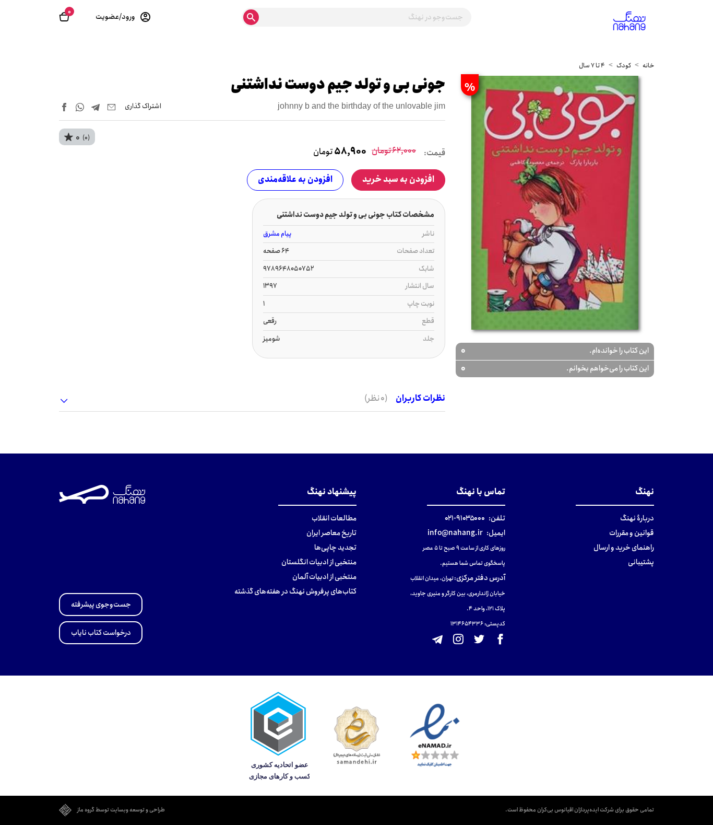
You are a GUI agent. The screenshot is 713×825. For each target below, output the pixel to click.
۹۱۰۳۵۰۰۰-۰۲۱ (465, 518)
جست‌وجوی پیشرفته (101, 604)
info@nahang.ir (455, 533)
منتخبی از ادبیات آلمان (324, 577)
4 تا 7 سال (592, 66)
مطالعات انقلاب (334, 518)
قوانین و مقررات (631, 533)
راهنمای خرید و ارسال (623, 547)
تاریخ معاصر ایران (331, 533)
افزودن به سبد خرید (398, 179)
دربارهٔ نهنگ (637, 518)
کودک (623, 66)
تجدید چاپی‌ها (335, 547)
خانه (648, 66)
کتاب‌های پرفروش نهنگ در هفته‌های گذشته (295, 591)
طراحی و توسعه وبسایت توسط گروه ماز (121, 810)
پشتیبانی (641, 562)
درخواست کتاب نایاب (101, 632)
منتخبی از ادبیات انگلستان (318, 562)
